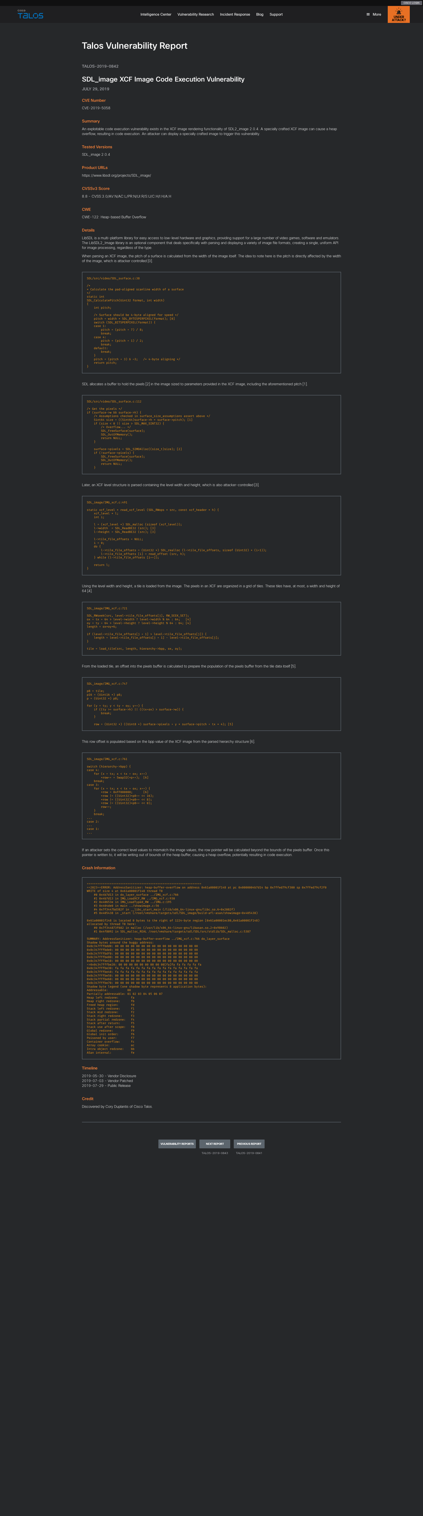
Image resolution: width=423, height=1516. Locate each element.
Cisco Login (411, 3)
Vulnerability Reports (177, 1143)
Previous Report (249, 1143)
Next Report (215, 1143)
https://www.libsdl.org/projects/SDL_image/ (116, 175)
